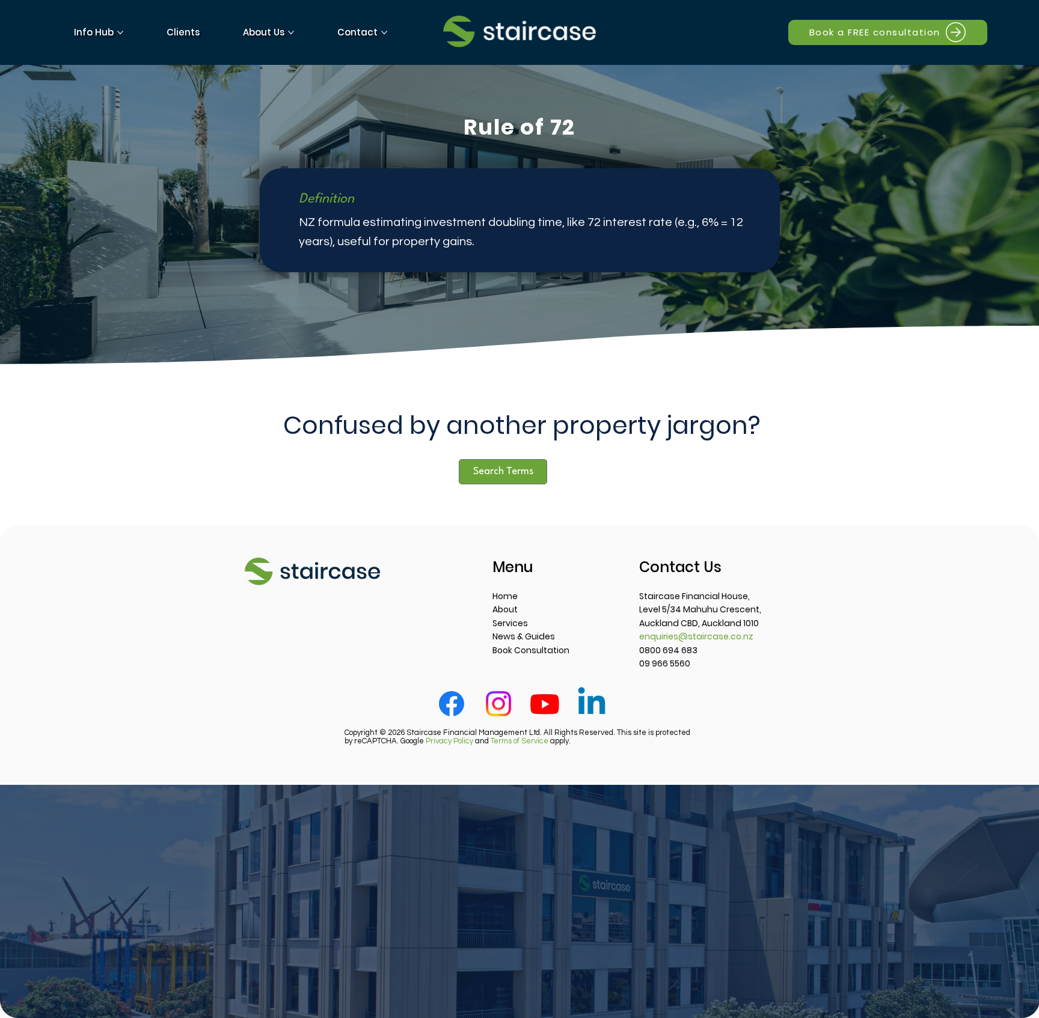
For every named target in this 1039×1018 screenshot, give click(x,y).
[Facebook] (451, 704)
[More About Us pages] (291, 32)
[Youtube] (545, 704)
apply (530, 741)
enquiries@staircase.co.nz (696, 636)
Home (505, 596)
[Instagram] (498, 704)
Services (510, 623)
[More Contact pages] (384, 32)
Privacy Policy (449, 741)
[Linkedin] (591, 704)
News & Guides (523, 636)
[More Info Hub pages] (120, 32)
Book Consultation (530, 650)
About (505, 609)
